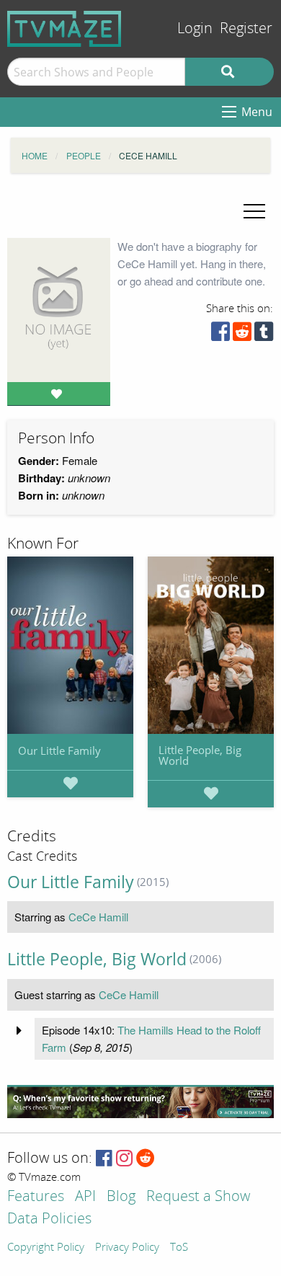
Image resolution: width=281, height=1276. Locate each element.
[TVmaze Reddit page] (145, 1158)
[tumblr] (263, 334)
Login (195, 28)
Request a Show (198, 1197)
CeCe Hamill (98, 916)
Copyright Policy (45, 1248)
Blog (121, 1197)
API (85, 1197)
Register (246, 28)
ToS (179, 1248)
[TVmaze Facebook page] (104, 1158)
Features (35, 1197)
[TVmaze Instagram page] (124, 1158)
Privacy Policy (127, 1248)
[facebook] (220, 334)
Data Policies (49, 1219)
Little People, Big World (200, 755)
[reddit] (242, 334)
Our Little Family (59, 750)
